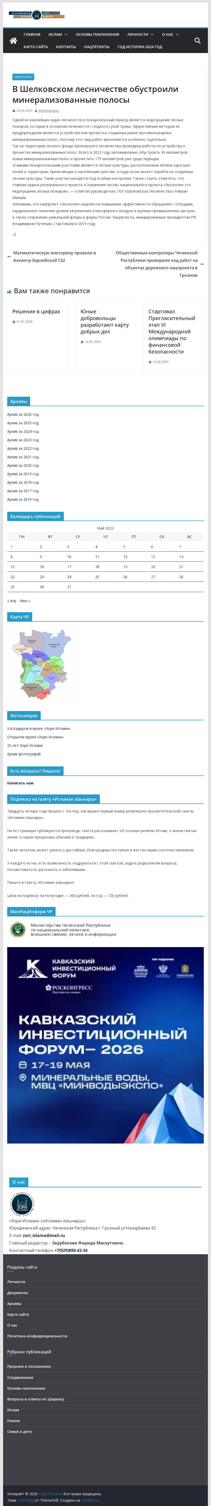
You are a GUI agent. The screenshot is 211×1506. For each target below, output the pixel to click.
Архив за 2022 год (23, 448)
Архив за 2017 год (23, 490)
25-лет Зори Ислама (25, 745)
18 (97, 566)
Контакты (66, 46)
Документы (17, 1292)
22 (13, 576)
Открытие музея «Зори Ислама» (35, 736)
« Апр (11, 600)
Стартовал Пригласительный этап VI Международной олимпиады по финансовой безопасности (171, 331)
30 (42, 586)
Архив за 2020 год (23, 465)
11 (97, 556)
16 (42, 566)
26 (125, 576)
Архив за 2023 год (23, 439)
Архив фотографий (24, 753)
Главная (32, 34)
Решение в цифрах (36, 311)
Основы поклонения (97, 34)
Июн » (25, 600)
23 (42, 576)
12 (125, 556)
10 (69, 556)
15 (13, 566)
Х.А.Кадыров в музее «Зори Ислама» (39, 728)
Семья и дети (19, 1431)
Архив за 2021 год (23, 456)
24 (69, 576)
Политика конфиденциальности (37, 1336)
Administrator (49, 110)
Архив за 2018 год (23, 482)
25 (97, 576)
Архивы (14, 1303)
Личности (137, 34)
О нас (167, 34)
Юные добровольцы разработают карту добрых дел (105, 321)
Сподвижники (20, 1377)
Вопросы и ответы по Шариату (35, 1399)
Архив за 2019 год (23, 473)
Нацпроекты (96, 46)
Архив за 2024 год (23, 431)
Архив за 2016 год (23, 499)
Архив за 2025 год (23, 422)
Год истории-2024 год (140, 46)
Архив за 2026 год (23, 414)
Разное (13, 1420)
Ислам (55, 34)
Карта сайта (36, 46)
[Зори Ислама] (13, 40)
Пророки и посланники (29, 1366)
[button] (65, 34)
